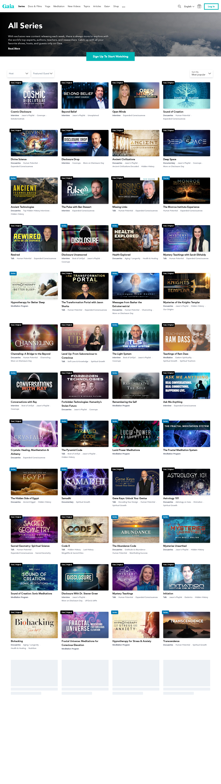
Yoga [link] (47, 6)
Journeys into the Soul (175, 736)
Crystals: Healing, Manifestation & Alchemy (30, 451)
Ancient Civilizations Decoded (125, 166)
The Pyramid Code (72, 449)
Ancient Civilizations (123, 159)
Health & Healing (150, 258)
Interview (15, 115)
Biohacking (17, 641)
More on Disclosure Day (93, 163)
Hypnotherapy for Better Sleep (28, 302)
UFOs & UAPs (91, 600)
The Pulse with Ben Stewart (76, 206)
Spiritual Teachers (187, 360)
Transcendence (171, 641)
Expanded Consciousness (134, 115)
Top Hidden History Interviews (36, 210)
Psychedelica (18, 736)
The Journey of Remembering (27, 689)
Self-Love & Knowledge (78, 361)
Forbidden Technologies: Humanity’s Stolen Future (82, 403)
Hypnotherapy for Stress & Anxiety (131, 641)
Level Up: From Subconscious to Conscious (79, 355)
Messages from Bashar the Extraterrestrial (127, 304)
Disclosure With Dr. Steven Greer (80, 593)
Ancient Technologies (22, 206)
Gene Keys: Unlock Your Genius (129, 498)
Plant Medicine (120, 689)
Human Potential (183, 115)
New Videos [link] (74, 6)
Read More (14, 48)
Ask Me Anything (172, 401)
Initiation (168, 593)
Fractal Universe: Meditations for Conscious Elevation (80, 643)
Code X (66, 545)
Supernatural (41, 693)
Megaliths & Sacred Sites (72, 553)
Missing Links (119, 206)
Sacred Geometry (43, 553)
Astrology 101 (171, 498)
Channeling (147, 309)
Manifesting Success (138, 553)
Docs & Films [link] (35, 6)
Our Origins (168, 309)
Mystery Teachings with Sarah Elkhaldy (184, 254)
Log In (211, 6)
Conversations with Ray (24, 401)
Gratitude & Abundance (135, 549)
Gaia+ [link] (107, 6)
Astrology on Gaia (183, 502)
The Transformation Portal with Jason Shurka (82, 304)
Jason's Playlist (28, 115)
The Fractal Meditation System (180, 449)
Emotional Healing (133, 693)
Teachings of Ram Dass (175, 353)
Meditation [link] (59, 6)
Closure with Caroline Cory (77, 736)
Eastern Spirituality (183, 357)
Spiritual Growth (98, 361)
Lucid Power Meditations (126, 449)
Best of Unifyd (78, 258)
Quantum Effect (121, 736)
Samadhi (66, 498)
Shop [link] (116, 6)
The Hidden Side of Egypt (25, 498)
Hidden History (147, 166)
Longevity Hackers (72, 689)
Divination (197, 502)
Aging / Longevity (132, 258)
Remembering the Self (124, 401)
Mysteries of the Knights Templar (181, 302)
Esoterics (188, 597)
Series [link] (21, 6)
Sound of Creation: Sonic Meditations (31, 593)
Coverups (41, 115)
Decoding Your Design (128, 502)
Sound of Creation (173, 111)
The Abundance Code (124, 545)
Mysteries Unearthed (175, 545)
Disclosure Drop (70, 159)
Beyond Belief (69, 111)
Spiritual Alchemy (150, 740)
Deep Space (169, 159)
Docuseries (168, 115)
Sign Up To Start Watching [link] (110, 56)
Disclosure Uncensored (74, 254)
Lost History (88, 549)
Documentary (169, 163)
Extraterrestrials (17, 118)
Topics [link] (87, 6)
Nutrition (32, 648)
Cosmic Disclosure (21, 111)
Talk (114, 210)
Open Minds (119, 111)
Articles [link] (97, 6)
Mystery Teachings (122, 593)
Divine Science (19, 159)
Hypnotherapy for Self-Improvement (183, 689)
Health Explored (121, 254)
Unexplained (93, 115)
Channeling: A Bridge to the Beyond (30, 353)
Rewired (15, 254)
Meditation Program (19, 306)
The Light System (122, 353)
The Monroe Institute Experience (181, 206)
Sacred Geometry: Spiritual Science (30, 545)
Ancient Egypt (29, 502)
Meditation (168, 357)
